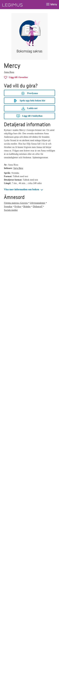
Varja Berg (18, 168)
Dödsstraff (37, 206)
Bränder (27, 206)
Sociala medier (11, 210)
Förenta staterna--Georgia (16, 203)
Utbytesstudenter (37, 203)
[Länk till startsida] (18, 4)
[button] (24, 190)
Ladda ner (32, 108)
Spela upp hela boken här (32, 100)
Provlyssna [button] (32, 93)
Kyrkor (17, 206)
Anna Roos (9, 72)
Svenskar (8, 206)
